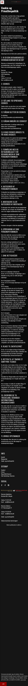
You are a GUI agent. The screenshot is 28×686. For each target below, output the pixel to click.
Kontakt (3, 457)
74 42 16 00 (8, 500)
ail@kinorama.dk (9, 80)
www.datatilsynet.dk (20, 342)
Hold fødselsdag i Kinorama (7, 476)
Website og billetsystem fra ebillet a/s (14, 525)
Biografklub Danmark (6, 474)
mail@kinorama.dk (9, 502)
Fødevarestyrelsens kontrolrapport (9, 521)
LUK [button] (3, 684)
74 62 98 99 (8, 512)
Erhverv (3, 472)
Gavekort (3, 470)
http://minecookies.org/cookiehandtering (13, 117)
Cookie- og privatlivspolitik (7, 461)
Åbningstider (4, 459)
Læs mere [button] (23, 679)
